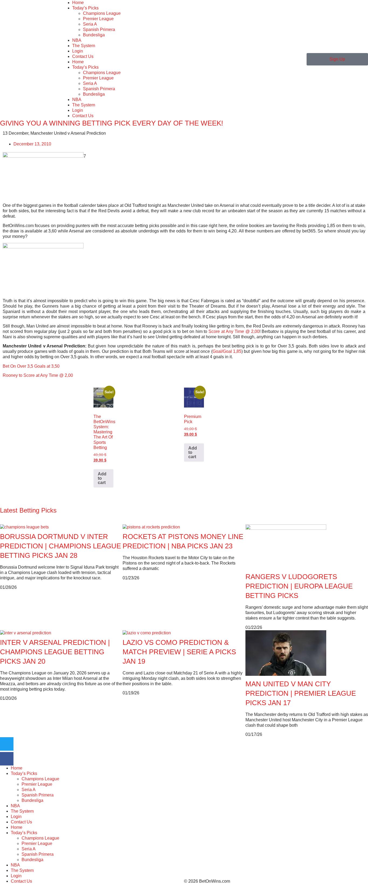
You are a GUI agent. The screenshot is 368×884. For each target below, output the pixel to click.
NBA (76, 40)
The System (83, 45)
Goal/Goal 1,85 (227, 351)
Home (78, 2)
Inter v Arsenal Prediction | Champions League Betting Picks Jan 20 (55, 651)
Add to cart (102, 478)
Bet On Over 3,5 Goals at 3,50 (31, 366)
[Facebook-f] (6, 758)
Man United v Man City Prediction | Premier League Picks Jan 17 (300, 693)
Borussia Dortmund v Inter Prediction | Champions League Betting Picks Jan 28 (60, 546)
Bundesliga (94, 35)
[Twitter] (6, 744)
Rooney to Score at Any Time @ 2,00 (38, 375)
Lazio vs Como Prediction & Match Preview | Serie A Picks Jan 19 (179, 651)
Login (77, 51)
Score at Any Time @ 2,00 (234, 331)
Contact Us (82, 56)
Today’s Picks (85, 8)
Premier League (98, 18)
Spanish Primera (99, 29)
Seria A (90, 24)
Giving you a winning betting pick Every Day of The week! (111, 123)
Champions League (102, 13)
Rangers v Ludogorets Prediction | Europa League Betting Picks (299, 586)
